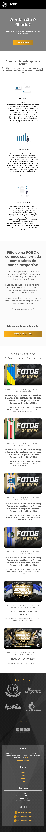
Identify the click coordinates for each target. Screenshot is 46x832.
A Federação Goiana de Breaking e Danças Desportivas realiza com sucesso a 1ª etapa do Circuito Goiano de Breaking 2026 (23, 561)
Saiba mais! (29, 758)
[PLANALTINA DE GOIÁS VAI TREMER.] (23, 601)
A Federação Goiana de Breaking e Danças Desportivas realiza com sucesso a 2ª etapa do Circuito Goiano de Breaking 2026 (23, 507)
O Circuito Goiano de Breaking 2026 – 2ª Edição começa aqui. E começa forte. (23, 619)
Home (23, 773)
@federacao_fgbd (24, 816)
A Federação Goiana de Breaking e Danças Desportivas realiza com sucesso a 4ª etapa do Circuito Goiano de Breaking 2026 (23, 399)
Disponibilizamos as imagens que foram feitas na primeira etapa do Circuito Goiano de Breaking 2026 (23, 571)
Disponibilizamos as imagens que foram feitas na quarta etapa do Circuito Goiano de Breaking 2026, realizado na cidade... (23, 409)
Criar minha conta (23, 334)
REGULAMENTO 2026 (23, 659)
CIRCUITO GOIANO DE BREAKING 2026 (23, 663)
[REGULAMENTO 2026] (23, 648)
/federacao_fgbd (24, 812)
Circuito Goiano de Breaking (15, 389)
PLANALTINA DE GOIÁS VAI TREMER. (23, 613)
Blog (23, 779)
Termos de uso (23, 761)
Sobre (23, 776)
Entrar (23, 782)
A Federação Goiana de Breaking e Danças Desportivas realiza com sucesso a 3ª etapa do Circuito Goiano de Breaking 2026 (23, 453)
